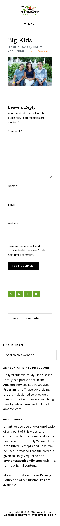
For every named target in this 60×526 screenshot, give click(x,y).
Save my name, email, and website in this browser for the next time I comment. (27, 250)
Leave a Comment (38, 51)
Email (12, 204)
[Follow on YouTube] (36, 294)
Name (13, 186)
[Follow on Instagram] (20, 294)
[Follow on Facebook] (28, 294)
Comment (15, 131)
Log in (52, 515)
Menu (32, 24)
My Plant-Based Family (30, 10)
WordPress (39, 515)
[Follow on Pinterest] (11, 294)
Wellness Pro (40, 512)
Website (13, 223)
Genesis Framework (17, 515)
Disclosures (36, 480)
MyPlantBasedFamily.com (22, 461)
